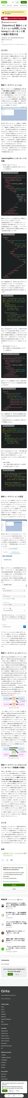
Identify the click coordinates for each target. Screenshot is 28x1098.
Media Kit (3, 1016)
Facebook (3, 1062)
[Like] (2, 860)
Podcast (3, 1067)
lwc (9, 37)
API (2, 1048)
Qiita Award (4, 1043)
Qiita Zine (3, 1076)
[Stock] (7, 860)
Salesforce (4, 37)
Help (2, 1021)
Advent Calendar (5, 1038)
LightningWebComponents (17, 37)
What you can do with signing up (11, 881)
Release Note (4, 1031)
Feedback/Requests (6, 1019)
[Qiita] (4, 2)
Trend (3, 5)
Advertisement (4, 1024)
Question (16, 5)
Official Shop (4, 1079)
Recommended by (12, 899)
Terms (2, 1009)
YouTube (3, 1065)
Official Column (5, 1035)
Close (17, 1090)
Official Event (23, 5)
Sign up (11, 1090)
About (2, 1006)
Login (17, 2)
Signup (24, 2)
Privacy (3, 1011)
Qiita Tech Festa (5, 1040)
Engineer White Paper (6, 1045)
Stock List (9, 5)
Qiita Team (3, 1074)
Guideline (3, 1014)
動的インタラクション (7, 39)
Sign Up (17, 974)
